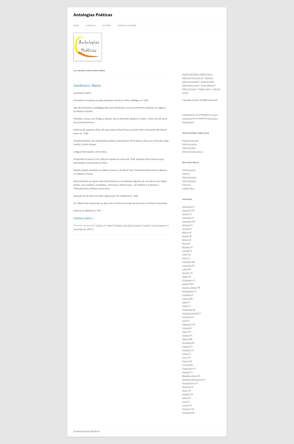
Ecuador (186, 272)
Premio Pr (146, 225)
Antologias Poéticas (93, 14)
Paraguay (186, 350)
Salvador (186, 394)
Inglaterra (186, 324)
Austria (185, 228)
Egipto (185, 276)
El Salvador (187, 280)
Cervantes (211, 118)
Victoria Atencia (159, 225)
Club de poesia (189, 170)
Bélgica (185, 232)
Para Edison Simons (132, 225)
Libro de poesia (189, 181)
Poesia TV (186, 184)
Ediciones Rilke (189, 147)
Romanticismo (188, 383)
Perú (184, 357)
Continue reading (84, 217)
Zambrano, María (87, 85)
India (184, 320)
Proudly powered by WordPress (87, 431)
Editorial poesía (189, 89)
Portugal (186, 364)
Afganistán (187, 206)
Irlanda (185, 328)
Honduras (186, 317)
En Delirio (118, 225)
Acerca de (91, 25)
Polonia (185, 361)
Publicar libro (188, 188)
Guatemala (187, 309)
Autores (106, 25)
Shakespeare (188, 122)
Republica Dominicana (192, 379)
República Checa (189, 375)
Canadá (185, 250)
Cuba (184, 269)
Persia (185, 353)
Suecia (185, 398)
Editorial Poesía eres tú (192, 78)
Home (76, 25)
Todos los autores (126, 25)
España (99, 225)
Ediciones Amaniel (190, 81)
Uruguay (186, 409)
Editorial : (209, 78)
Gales (184, 302)
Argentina (186, 221)
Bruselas (186, 247)
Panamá (186, 346)
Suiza (184, 401)
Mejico (185, 339)
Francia (185, 298)
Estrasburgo (187, 291)
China (184, 258)
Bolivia (185, 239)
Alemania (186, 210)
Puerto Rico (187, 368)
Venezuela (187, 412)
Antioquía (186, 217)
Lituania (186, 335)
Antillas (185, 214)
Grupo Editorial (208, 85)
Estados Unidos (189, 287)
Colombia (186, 261)
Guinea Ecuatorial (190, 313)
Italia (184, 331)
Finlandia (186, 295)
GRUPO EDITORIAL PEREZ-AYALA (197, 74)
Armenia (186, 225)
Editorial (186, 173)
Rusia (184, 390)
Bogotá (185, 236)
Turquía (185, 405)
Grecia (185, 306)
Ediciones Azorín (189, 144)
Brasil (184, 243)
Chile (184, 254)
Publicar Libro (204, 89)
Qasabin (186, 372)
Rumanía (186, 386)
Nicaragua (186, 342)
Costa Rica (187, 265)
